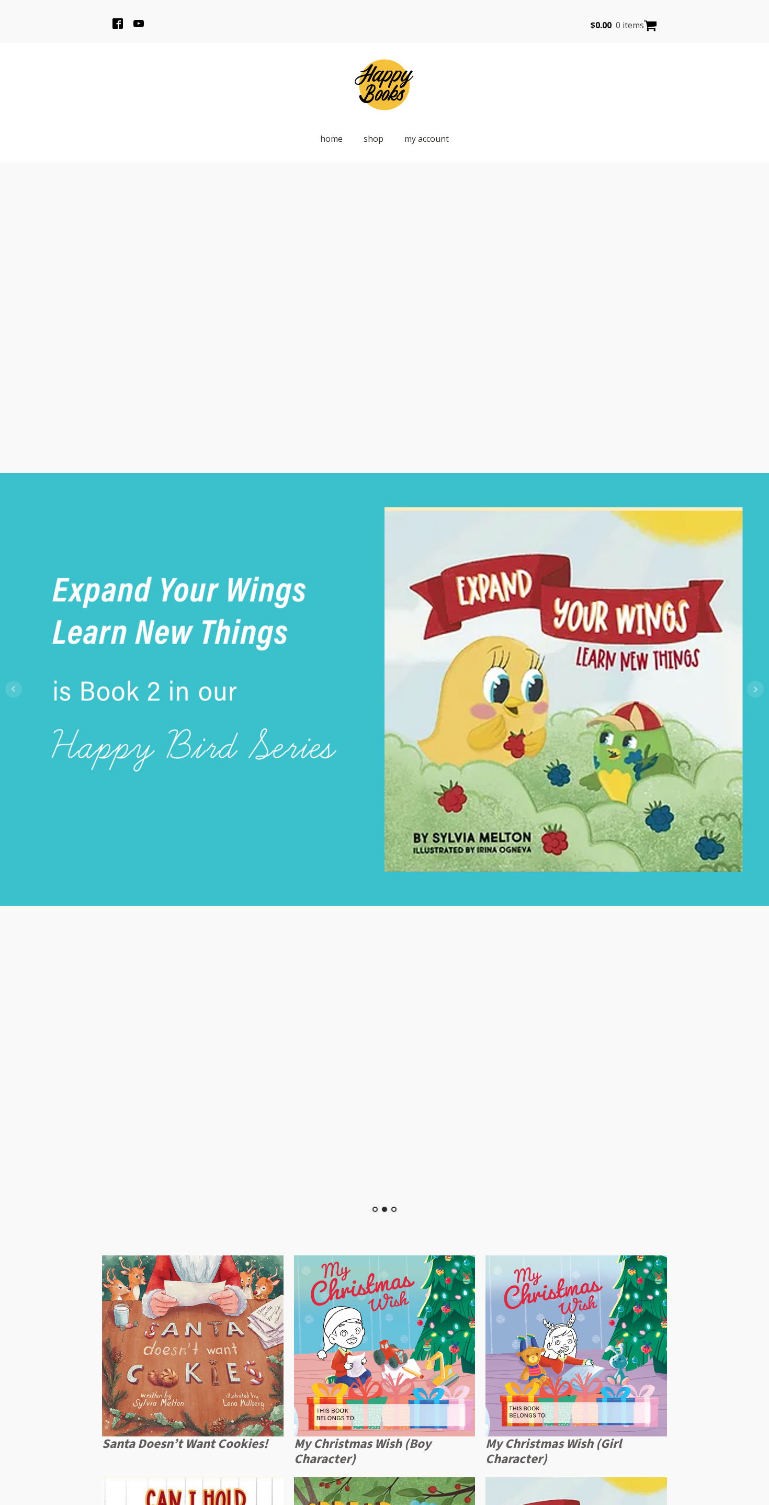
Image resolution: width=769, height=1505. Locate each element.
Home (331, 138)
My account (426, 138)
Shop (373, 138)
